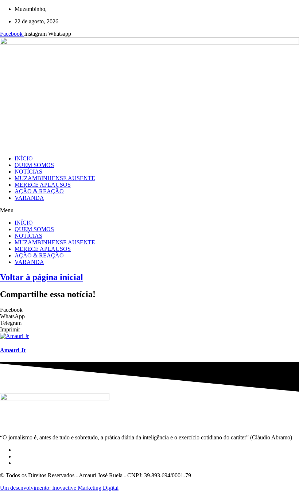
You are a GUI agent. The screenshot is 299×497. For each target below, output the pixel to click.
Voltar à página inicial (41, 277)
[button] (149, 210)
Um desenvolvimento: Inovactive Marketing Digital (59, 488)
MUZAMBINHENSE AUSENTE (55, 178)
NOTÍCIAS (28, 171)
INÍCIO (24, 158)
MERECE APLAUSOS (43, 185)
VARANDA (29, 198)
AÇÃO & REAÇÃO (39, 191)
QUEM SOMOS (34, 165)
